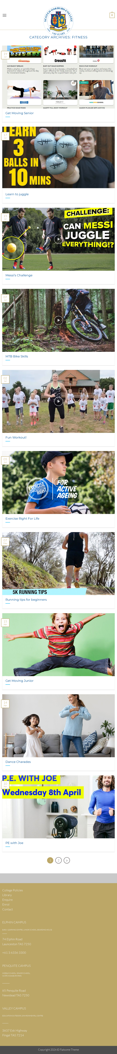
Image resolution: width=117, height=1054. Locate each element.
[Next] (67, 860)
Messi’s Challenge (18, 275)
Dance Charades (18, 762)
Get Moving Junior (19, 681)
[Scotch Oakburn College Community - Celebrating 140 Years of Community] (58, 15)
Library (7, 895)
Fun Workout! (16, 437)
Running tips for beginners (26, 599)
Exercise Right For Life (22, 518)
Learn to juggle (17, 194)
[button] (4, 15)
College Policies (12, 890)
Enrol (5, 904)
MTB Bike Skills (16, 356)
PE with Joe (14, 843)
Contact (7, 909)
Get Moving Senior (19, 113)
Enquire (7, 900)
